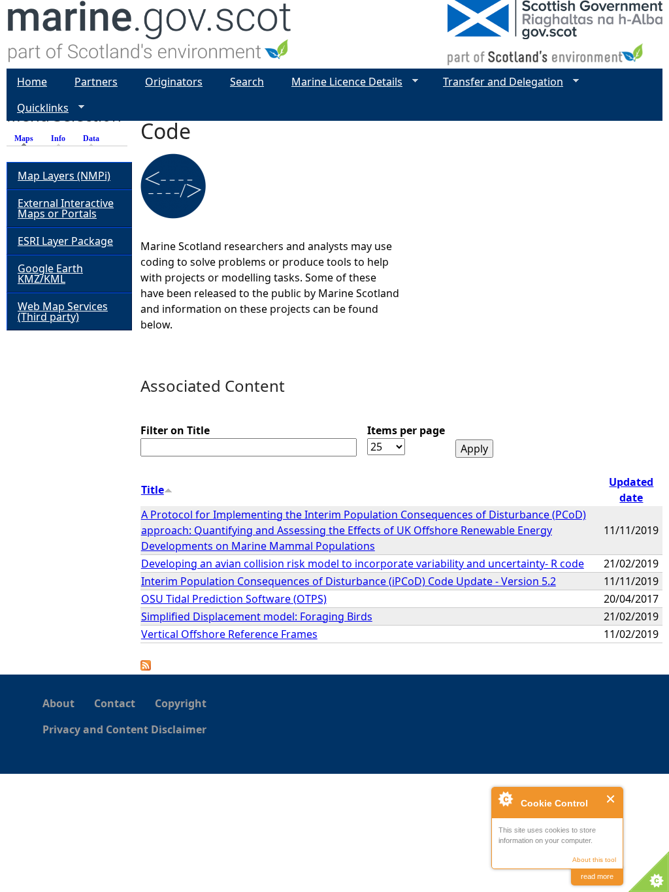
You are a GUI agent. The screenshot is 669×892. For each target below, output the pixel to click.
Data (91, 138)
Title (152, 490)
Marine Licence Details (341, 81)
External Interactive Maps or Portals (66, 208)
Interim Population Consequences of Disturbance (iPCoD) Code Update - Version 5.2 (348, 581)
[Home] (150, 34)
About (58, 703)
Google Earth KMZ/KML (50, 273)
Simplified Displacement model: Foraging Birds (256, 616)
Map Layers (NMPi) (64, 175)
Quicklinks (38, 108)
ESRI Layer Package (65, 241)
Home (32, 81)
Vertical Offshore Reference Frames (229, 634)
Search (247, 81)
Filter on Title (175, 430)
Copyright (180, 703)
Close (611, 799)
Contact (114, 703)
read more (597, 876)
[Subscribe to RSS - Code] (145, 667)
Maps (27, 138)
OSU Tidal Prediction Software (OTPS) (234, 599)
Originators (174, 81)
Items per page (406, 430)
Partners (96, 81)
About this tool (594, 859)
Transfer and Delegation (497, 81)
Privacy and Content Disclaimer (124, 729)
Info (58, 138)
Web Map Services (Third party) (63, 311)
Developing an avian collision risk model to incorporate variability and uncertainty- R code (362, 563)
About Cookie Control (505, 799)
